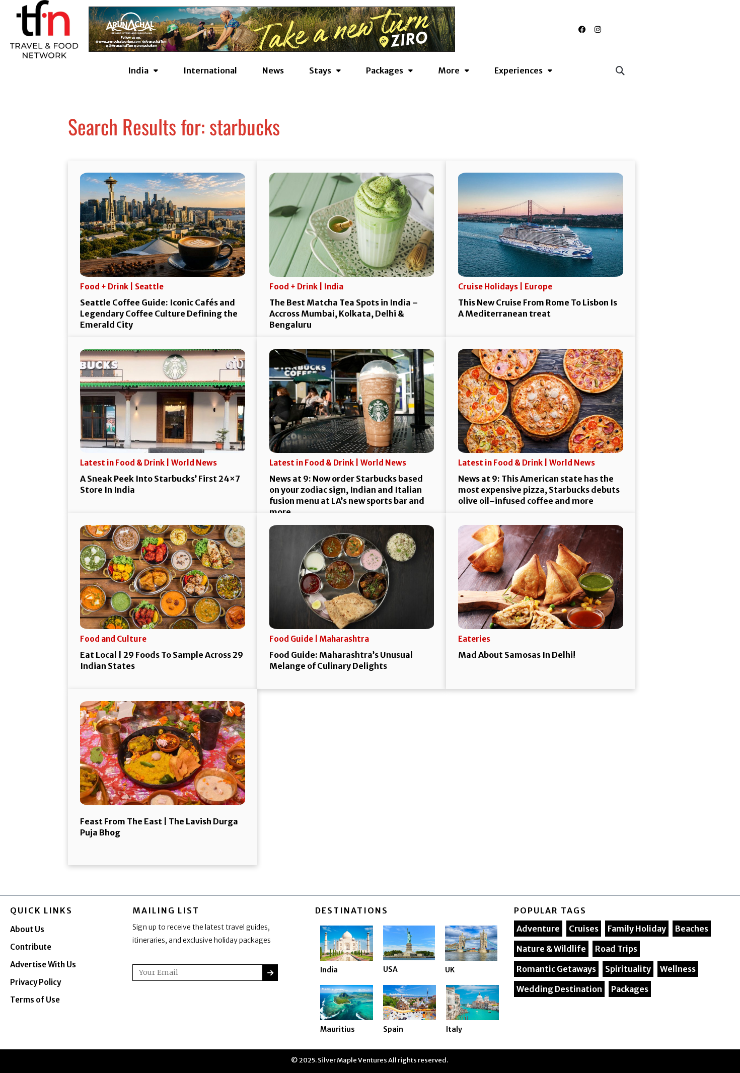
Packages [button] (384, 70)
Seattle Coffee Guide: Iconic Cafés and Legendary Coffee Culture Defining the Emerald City (159, 313)
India (329, 969)
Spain (393, 1029)
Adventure (538, 929)
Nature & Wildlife (551, 949)
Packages (629, 989)
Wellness (678, 969)
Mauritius (337, 1029)
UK (450, 969)
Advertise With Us (43, 964)
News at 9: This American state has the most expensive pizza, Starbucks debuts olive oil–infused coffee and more (539, 490)
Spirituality (628, 969)
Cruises (584, 929)
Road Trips (616, 949)
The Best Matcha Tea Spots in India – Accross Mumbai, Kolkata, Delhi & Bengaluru (343, 313)
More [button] (449, 70)
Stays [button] (320, 70)
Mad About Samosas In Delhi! (516, 655)
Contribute (30, 947)
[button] (620, 70)
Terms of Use (35, 1000)
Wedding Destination (559, 989)
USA (390, 969)
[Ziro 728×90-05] (272, 29)
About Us (27, 929)
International (210, 70)
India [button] (138, 70)
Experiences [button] (518, 70)
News (273, 70)
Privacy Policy (35, 982)
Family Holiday (637, 929)
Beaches (691, 929)
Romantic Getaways (556, 969)
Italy (454, 1029)
